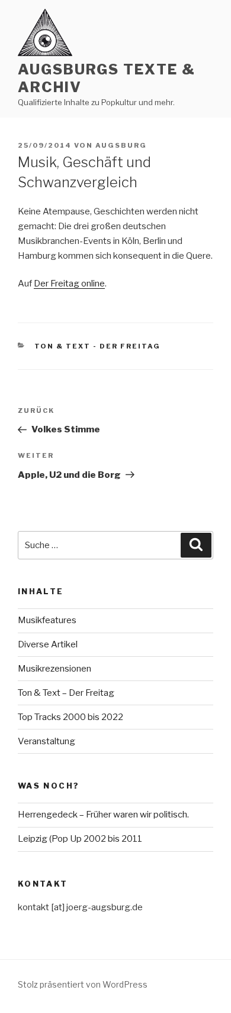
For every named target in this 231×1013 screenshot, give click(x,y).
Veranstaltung (46, 741)
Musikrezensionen (54, 668)
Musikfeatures (47, 620)
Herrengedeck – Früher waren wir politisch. (103, 814)
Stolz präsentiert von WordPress (82, 984)
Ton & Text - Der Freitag (97, 346)
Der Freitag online (69, 283)
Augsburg (121, 145)
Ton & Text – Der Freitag (66, 693)
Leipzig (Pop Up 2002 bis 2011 (80, 838)
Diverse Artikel (48, 644)
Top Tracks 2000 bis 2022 (70, 717)
